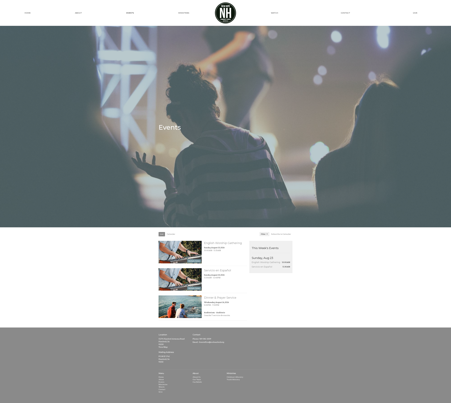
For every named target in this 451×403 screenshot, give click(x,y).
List (161, 234)
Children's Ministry (235, 377)
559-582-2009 (205, 339)
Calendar (171, 234)
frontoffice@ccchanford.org (211, 342)
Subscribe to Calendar (281, 234)
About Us (196, 377)
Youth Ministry (233, 379)
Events (130, 13)
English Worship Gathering (266, 262)
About (78, 13)
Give (415, 13)
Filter (263, 234)
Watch (274, 13)
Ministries (183, 13)
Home (28, 13)
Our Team (197, 379)
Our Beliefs (197, 382)
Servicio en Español (262, 266)
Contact (345, 13)
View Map (163, 347)
